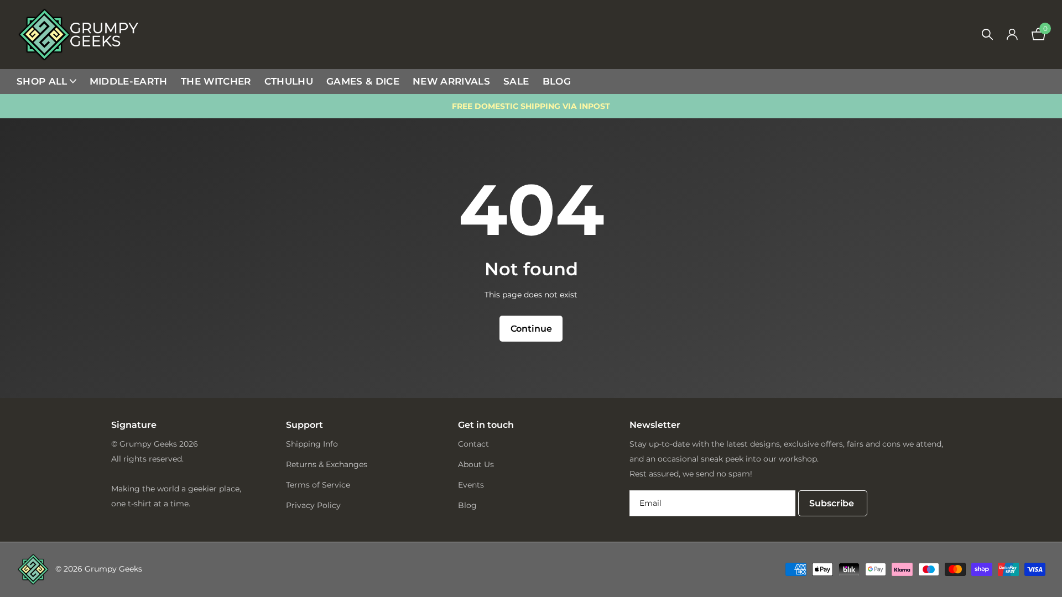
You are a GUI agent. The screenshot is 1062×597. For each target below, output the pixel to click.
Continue (531, 328)
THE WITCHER (216, 81)
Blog (467, 505)
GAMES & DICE (362, 81)
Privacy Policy (313, 505)
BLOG (557, 81)
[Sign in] (1012, 34)
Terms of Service (318, 485)
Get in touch (486, 425)
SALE (516, 81)
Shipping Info (312, 444)
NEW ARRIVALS (451, 81)
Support (304, 425)
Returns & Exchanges (326, 464)
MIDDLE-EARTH (129, 81)
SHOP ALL (42, 81)
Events (471, 485)
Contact (473, 444)
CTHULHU (288, 81)
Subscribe (832, 503)
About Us (476, 464)
